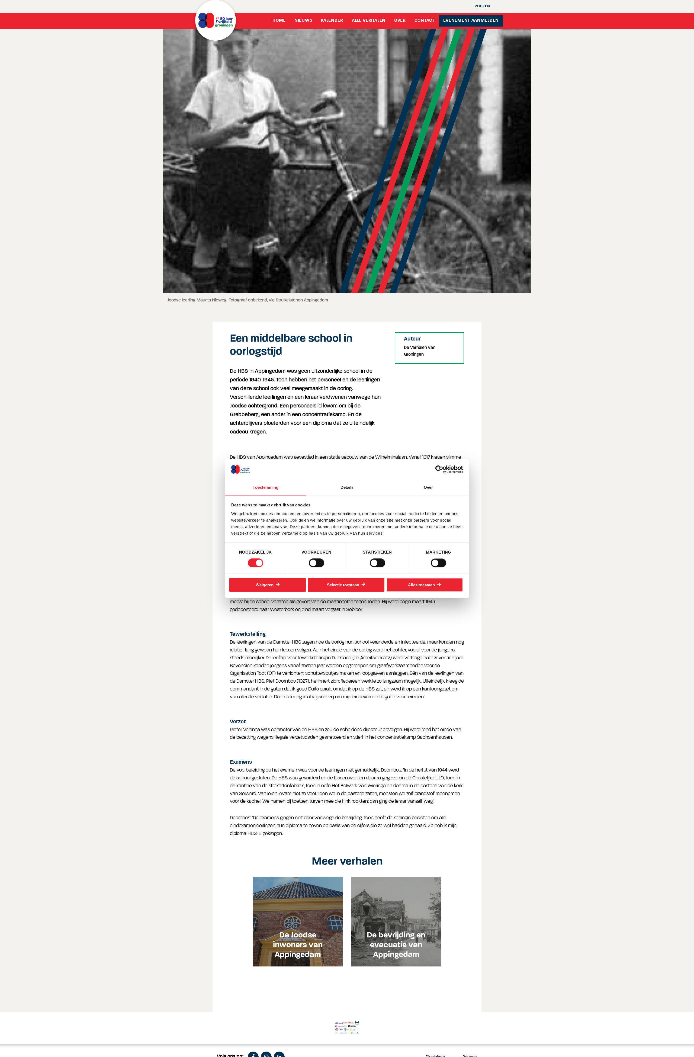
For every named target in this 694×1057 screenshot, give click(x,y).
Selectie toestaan (343, 585)
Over (400, 20)
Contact (425, 20)
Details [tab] (347, 487)
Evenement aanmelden (471, 20)
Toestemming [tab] (265, 487)
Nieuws (303, 20)
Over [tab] (428, 487)
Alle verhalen (368, 20)
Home (279, 20)
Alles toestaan (421, 585)
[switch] (316, 562)
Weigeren (265, 585)
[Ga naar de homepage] (215, 20)
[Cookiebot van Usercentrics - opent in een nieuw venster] (439, 469)
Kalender (332, 20)
